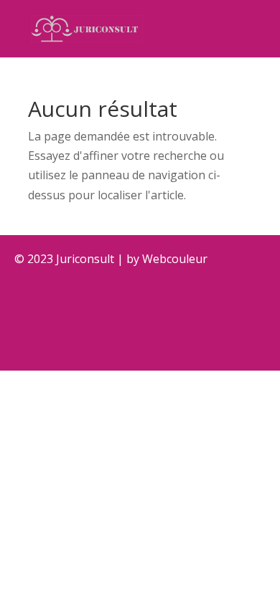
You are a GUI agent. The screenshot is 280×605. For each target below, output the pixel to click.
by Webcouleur (166, 259)
